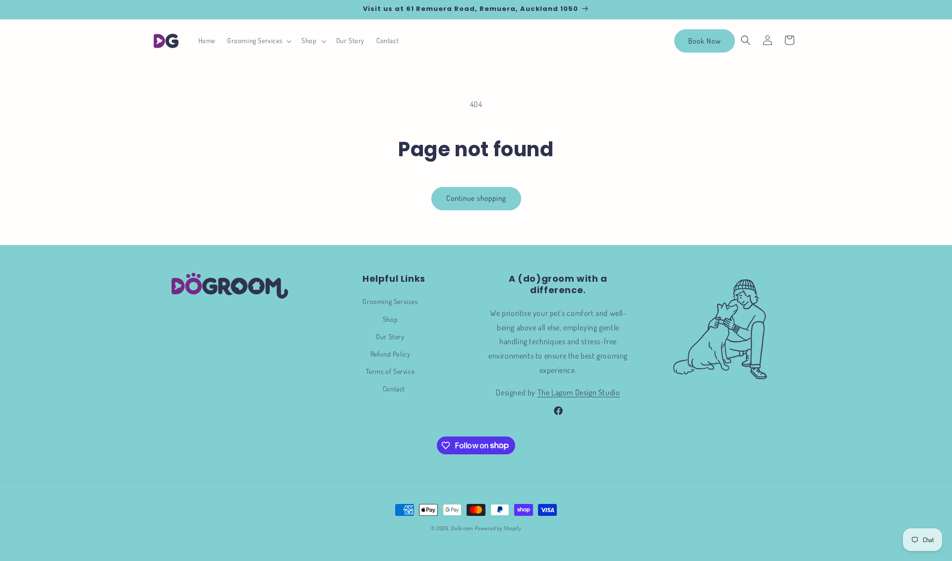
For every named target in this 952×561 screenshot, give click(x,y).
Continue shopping (476, 198)
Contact (394, 388)
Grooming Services (389, 301)
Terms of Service (390, 371)
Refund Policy (390, 354)
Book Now (704, 41)
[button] (258, 40)
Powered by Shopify (498, 528)
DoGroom (462, 528)
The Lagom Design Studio (578, 392)
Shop (390, 319)
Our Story (390, 336)
